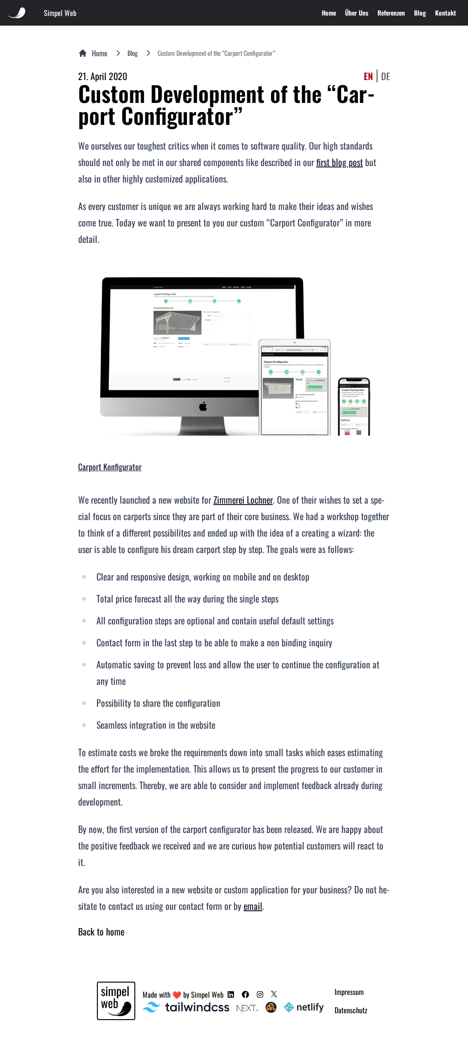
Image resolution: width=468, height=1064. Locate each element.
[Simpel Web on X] (274, 994)
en (368, 76)
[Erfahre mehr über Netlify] (304, 1008)
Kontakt (445, 12)
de (385, 76)
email (253, 906)
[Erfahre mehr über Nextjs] (247, 1008)
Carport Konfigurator (110, 467)
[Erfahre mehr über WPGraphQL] (271, 1008)
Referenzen (391, 12)
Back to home (101, 931)
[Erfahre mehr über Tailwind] (186, 1008)
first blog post (339, 162)
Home (329, 12)
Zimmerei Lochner (243, 499)
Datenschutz (351, 1010)
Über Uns (356, 12)
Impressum (349, 991)
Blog (420, 12)
